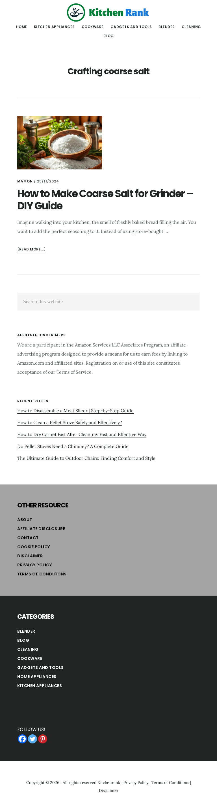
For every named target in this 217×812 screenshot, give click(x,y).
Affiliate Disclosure (41, 529)
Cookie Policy (33, 547)
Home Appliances (37, 676)
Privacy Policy (34, 565)
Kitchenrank (108, 782)
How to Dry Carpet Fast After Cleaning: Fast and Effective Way (81, 434)
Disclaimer (30, 556)
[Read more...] (31, 249)
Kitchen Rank (108, 12)
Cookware (29, 658)
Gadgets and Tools (40, 667)
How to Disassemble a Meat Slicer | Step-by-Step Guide (75, 410)
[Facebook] (22, 738)
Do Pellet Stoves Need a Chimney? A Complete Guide (73, 446)
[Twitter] (32, 738)
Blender (26, 631)
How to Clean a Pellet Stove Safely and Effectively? (69, 422)
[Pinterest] (42, 738)
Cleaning (27, 649)
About (24, 519)
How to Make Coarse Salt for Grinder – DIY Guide (105, 199)
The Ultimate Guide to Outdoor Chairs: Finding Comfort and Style (86, 458)
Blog (23, 640)
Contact (28, 538)
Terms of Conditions (42, 574)
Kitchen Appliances (39, 685)
